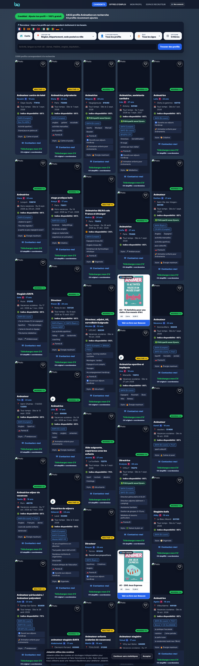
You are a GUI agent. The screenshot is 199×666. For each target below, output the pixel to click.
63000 (75, 647)
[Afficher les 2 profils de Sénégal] (53, 29)
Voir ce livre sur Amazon (133, 323)
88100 (160, 205)
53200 (64, 516)
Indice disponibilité (29, 113)
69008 (63, 413)
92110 (177, 103)
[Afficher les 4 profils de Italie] (33, 29)
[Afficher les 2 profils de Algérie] (43, 29)
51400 (169, 429)
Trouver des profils (170, 46)
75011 (63, 205)
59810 (32, 202)
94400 (141, 644)
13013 (136, 375)
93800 (41, 605)
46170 (29, 503)
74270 (134, 468)
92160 (134, 106)
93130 (70, 308)
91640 (106, 103)
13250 (23, 406)
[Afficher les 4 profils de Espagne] (29, 29)
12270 (104, 461)
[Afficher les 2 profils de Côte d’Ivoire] (48, 29)
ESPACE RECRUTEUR (156, 4)
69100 (173, 605)
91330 (99, 551)
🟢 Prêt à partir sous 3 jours (98, 118)
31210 (30, 301)
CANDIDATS (99, 4)
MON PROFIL (136, 4)
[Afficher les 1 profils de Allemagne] (57, 29)
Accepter (147, 656)
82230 (101, 330)
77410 (37, 103)
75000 (64, 103)
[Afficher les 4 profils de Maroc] (38, 29)
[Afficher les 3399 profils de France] (19, 29)
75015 (98, 221)
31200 (104, 647)
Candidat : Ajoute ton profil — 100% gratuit (39, 16)
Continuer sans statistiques (125, 656)
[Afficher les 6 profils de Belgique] (24, 29)
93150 (176, 519)
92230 (174, 327)
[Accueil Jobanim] (17, 4)
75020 (132, 234)
